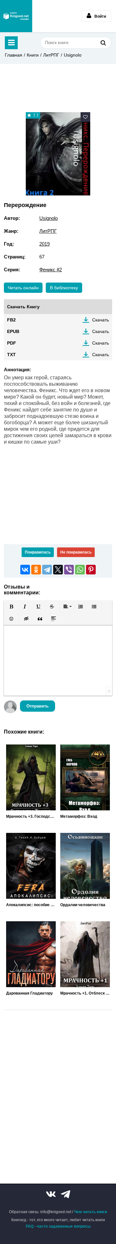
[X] (58, 569)
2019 (44, 244)
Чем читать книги (90, 1212)
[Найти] (103, 42)
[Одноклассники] (36, 569)
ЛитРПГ (51, 55)
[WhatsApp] (80, 569)
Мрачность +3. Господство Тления (31, 816)
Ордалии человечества (82, 905)
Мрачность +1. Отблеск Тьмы (85, 993)
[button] (11, 606)
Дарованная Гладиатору (29, 993)
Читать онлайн (23, 287)
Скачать (100, 319)
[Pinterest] (91, 569)
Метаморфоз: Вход (78, 816)
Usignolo (73, 55)
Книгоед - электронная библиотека (16, 16)
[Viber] (69, 569)
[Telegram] (47, 569)
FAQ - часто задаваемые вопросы (58, 1226)
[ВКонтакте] (25, 569)
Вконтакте (51, 1194)
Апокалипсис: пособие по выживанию (31, 905)
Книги (33, 55)
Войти (100, 16)
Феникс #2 (50, 269)
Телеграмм (65, 1194)
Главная (13, 55)
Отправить (37, 706)
